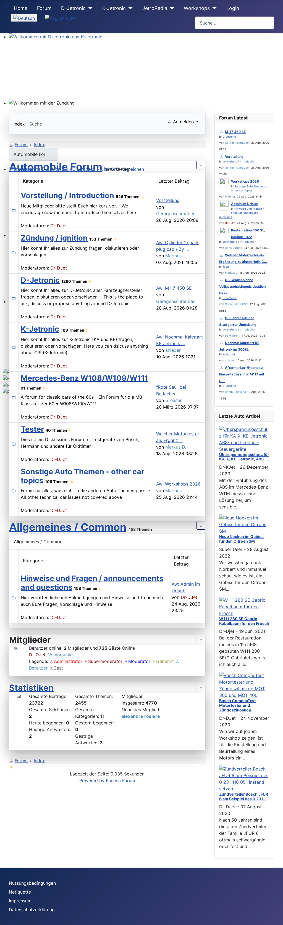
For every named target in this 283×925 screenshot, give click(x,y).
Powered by (91, 780)
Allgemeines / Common (67, 527)
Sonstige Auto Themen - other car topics (82, 476)
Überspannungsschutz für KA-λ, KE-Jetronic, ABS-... (244, 457)
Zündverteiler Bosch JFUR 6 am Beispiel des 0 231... (243, 796)
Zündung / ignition (54, 237)
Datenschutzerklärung (32, 909)
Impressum (20, 900)
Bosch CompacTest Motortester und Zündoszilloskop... (237, 705)
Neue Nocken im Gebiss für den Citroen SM (241, 538)
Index (19, 124)
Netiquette (20, 892)
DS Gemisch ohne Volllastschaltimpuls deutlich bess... (242, 286)
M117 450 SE (235, 132)
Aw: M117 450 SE (174, 288)
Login (232, 8)
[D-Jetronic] (89, 8)
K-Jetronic (114, 8)
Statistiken (31, 688)
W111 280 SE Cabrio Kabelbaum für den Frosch (244, 621)
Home (20, 8)
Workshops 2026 (245, 181)
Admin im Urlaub (244, 204)
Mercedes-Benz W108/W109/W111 (84, 378)
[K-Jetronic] (129, 8)
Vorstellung (168, 200)
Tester (32, 429)
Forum (44, 8)
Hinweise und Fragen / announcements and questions (92, 583)
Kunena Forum (120, 780)
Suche (35, 124)
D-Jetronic (73, 8)
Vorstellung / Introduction (67, 195)
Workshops (197, 8)
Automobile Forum (55, 167)
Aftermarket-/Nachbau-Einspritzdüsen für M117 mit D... (241, 374)
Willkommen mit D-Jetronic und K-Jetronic (53, 43)
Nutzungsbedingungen (32, 883)
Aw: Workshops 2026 (178, 484)
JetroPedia (154, 8)
